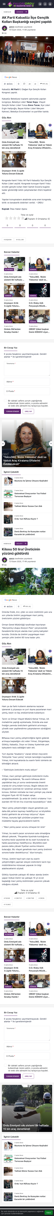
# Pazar (7, 898)
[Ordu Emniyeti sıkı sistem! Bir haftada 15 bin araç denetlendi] (14, 136)
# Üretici (18, 898)
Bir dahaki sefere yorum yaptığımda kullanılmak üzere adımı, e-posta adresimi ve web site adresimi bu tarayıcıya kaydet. (28, 403)
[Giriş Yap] (45, 4)
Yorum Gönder (12, 411)
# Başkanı (8, 240)
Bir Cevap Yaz (10, 347)
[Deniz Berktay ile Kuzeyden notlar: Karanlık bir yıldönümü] (27, 532)
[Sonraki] (50, 443)
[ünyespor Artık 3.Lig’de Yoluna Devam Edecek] (14, 163)
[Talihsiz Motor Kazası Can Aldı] (27, 506)
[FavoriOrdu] (21, 4)
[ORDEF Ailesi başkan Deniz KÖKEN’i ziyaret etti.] (39, 321)
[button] (40, 4)
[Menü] (4, 4)
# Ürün (41, 898)
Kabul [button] (49, 1213)
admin (11, 27)
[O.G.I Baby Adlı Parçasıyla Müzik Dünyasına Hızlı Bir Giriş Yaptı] (39, 295)
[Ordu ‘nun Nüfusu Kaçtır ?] (27, 519)
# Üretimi (30, 898)
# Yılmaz (7, 904)
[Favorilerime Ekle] (18, 84)
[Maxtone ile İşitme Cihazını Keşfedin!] (27, 481)
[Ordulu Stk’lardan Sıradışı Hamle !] (14, 321)
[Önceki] (3, 443)
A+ (30, 84)
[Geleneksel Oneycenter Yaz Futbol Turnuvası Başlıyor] (27, 494)
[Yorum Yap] (24, 84)
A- (35, 84)
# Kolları (20, 240)
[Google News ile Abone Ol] (11, 77)
